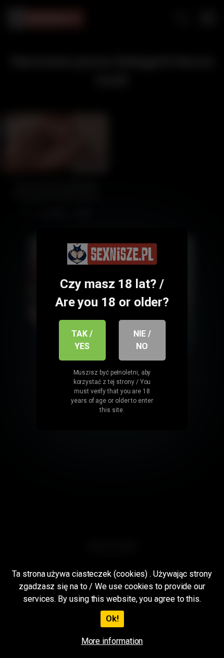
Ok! (112, 619)
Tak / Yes (82, 340)
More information (112, 641)
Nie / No (142, 340)
